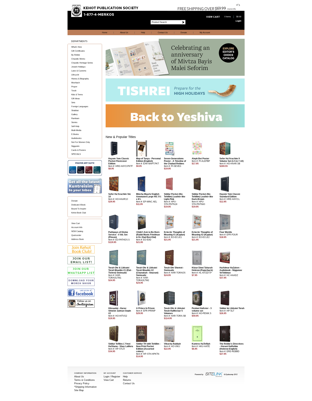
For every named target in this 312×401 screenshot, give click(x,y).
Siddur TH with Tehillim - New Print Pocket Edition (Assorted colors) (148, 348)
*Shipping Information (85, 386)
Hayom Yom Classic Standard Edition (230, 195)
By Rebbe (75, 55)
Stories (74, 122)
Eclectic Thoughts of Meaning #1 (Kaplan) (174, 233)
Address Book (77, 239)
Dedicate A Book (78, 205)
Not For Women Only (80, 142)
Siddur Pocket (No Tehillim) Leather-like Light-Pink (174, 196)
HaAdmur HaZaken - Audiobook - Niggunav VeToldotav (231, 270)
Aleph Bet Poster (200, 158)
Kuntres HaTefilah (201, 344)
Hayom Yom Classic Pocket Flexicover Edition (118, 161)
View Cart (75, 223)
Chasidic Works (78, 59)
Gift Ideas (75, 98)
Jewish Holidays (78, 67)
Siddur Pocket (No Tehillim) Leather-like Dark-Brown (202, 196)
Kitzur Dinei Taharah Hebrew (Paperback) (202, 268)
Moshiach (75, 83)
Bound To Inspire (78, 209)
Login (238, 21)
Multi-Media (76, 130)
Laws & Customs (78, 71)
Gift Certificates (78, 51)
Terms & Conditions (84, 380)
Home (104, 32)
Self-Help (75, 126)
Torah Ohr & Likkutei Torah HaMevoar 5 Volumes (174, 311)
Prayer (74, 87)
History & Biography (80, 79)
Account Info (76, 227)
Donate (184, 32)
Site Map (79, 390)
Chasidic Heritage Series (82, 63)
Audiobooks (76, 138)
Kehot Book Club (78, 213)
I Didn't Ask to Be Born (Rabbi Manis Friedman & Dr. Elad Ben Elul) (148, 234)
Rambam (75, 118)
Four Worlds (226, 232)
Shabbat (75, 110)
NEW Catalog (77, 231)
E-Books (75, 134)
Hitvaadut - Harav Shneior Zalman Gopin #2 (119, 311)
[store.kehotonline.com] (105, 16)
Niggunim (75, 146)
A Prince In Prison (145, 308)
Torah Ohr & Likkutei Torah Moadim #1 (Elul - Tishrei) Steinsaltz (120, 270)
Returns (127, 380)
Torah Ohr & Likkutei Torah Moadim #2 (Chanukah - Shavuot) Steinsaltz (147, 271)
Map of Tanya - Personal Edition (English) (148, 159)
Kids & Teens (77, 94)
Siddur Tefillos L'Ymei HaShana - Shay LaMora (120, 345)
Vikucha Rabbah (172, 344)
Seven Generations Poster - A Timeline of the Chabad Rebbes (175, 161)
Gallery (74, 114)
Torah (73, 90)
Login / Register (112, 376)
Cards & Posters (78, 150)
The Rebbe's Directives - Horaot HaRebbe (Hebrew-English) (232, 346)
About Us (124, 32)
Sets (73, 102)
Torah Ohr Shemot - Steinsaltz (174, 268)
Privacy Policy (81, 383)
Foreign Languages (79, 106)
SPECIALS (76, 154)
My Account (205, 32)
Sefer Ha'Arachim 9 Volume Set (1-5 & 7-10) (232, 159)
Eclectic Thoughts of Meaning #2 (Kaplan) (202, 233)
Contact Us (163, 32)
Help (143, 32)
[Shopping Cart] (213, 17)
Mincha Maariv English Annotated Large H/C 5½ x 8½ (148, 196)
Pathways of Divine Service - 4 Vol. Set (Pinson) (118, 234)
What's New (76, 47)
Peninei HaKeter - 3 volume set (202, 309)
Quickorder (76, 235)
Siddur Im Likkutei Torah (232, 308)
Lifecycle (75, 75)
